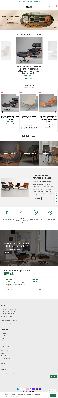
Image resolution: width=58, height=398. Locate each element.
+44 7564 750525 (7, 317)
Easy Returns (36, 218)
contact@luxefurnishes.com (10, 321)
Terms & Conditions (5, 359)
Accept (53, 395)
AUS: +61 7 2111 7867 (9, 314)
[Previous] (3, 60)
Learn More (37, 199)
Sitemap (3, 364)
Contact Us (3, 336)
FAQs (2, 339)
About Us (3, 334)
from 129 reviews (8, 275)
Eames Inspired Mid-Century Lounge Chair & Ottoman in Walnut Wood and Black (36, 118)
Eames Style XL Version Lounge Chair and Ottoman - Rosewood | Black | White (29, 70)
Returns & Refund (5, 354)
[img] (29, 274)
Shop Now (7, 253)
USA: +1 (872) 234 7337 (9, 312)
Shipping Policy (5, 351)
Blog (2, 341)
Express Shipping (7, 218)
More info (46, 395)
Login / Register (5, 361)
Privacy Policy (4, 356)
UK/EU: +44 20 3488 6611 (9, 310)
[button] (56, 198)
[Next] (55, 60)
